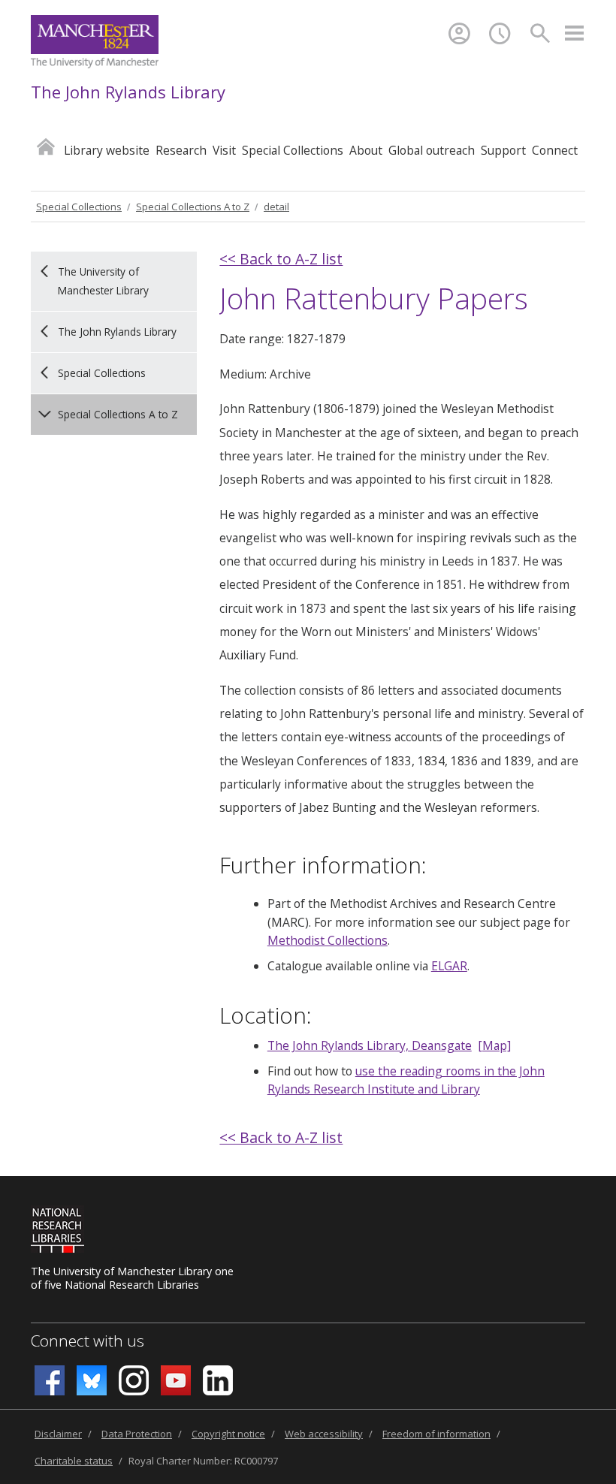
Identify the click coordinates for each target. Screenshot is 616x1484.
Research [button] (181, 150)
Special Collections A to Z (192, 206)
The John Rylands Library (128, 91)
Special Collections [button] (292, 150)
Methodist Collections (327, 940)
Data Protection (136, 1433)
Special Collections (79, 206)
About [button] (365, 150)
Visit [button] (224, 150)
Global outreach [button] (431, 150)
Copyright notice (228, 1433)
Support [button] (503, 150)
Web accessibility (324, 1433)
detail (276, 206)
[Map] (494, 1045)
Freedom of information (436, 1433)
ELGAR (449, 966)
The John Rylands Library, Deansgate (369, 1045)
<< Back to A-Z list (281, 259)
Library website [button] (106, 150)
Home (46, 146)
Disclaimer (58, 1433)
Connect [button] (555, 150)
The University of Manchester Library (103, 280)
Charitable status (74, 1460)
